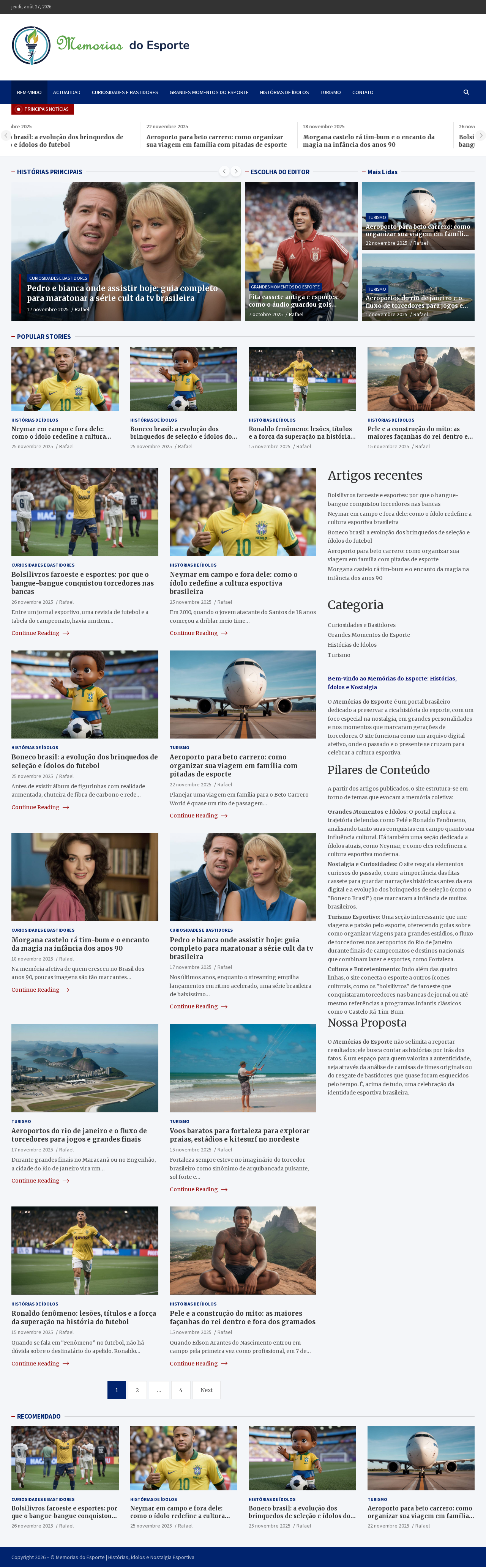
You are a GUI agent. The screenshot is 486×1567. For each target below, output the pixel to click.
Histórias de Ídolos (284, 92)
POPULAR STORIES (44, 336)
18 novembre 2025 (32, 958)
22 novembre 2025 (386, 242)
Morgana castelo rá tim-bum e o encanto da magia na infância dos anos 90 (234, 141)
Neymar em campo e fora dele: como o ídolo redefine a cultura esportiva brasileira (58, 436)
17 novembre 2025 (386, 314)
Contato (363, 92)
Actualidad (66, 92)
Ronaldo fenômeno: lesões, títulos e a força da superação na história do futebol (300, 436)
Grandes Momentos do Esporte (209, 92)
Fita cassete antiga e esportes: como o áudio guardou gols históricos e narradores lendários (300, 304)
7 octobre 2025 (266, 314)
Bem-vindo (29, 92)
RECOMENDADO (39, 1416)
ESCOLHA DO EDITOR (280, 172)
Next (206, 1389)
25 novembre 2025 (32, 446)
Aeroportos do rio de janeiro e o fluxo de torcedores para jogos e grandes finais (414, 306)
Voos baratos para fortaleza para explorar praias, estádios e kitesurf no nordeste (240, 1134)
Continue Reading (36, 632)
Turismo (330, 92)
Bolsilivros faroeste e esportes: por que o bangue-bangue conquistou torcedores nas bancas (388, 145)
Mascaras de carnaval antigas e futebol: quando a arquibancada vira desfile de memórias (122, 293)
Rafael (79, 309)
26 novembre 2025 (32, 601)
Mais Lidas (383, 172)
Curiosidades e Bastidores (125, 92)
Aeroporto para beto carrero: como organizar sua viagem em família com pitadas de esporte (81, 141)
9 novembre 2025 (46, 309)
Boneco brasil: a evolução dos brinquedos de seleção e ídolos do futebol (181, 436)
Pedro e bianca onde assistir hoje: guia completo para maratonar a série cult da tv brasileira (241, 948)
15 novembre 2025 (269, 446)
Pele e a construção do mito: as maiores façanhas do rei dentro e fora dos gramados (418, 436)
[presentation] (6, 135)
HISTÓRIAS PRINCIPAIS (49, 172)
